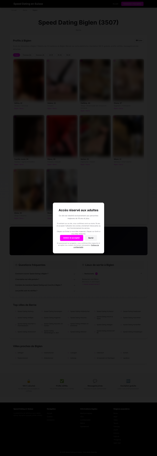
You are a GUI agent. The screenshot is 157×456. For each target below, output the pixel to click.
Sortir (91, 238)
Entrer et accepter (71, 238)
